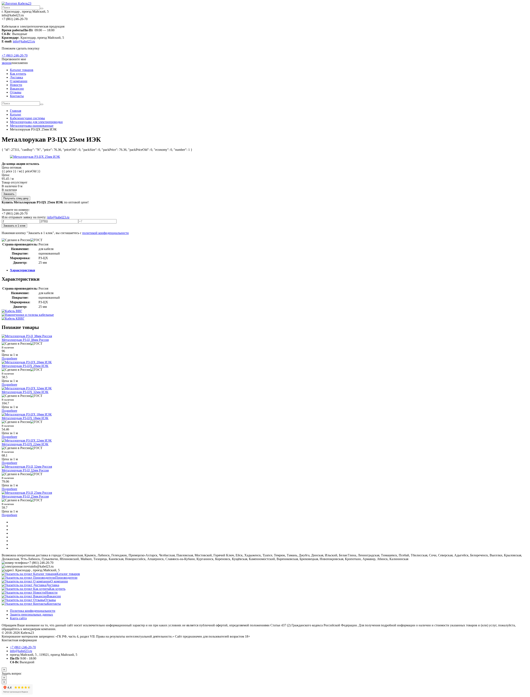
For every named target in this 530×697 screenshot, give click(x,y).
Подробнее (9, 358)
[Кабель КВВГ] (13, 318)
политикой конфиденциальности (105, 233)
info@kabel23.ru (24, 41)
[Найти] (41, 8)
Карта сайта (18, 618)
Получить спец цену (16, 198)
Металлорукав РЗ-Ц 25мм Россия (25, 496)
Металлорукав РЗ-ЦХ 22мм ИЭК (25, 444)
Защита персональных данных (31, 614)
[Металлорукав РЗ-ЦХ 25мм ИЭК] (35, 156)
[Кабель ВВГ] (12, 311)
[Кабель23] (16, 3)
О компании (18, 81)
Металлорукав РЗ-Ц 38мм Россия (25, 340)
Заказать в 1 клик (14, 225)
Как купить (18, 73)
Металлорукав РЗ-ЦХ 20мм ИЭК (25, 366)
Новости (16, 85)
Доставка (16, 77)
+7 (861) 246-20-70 (15, 55)
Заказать (8, 194)
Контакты (17, 96)
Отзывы (15, 92)
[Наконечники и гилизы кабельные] (28, 314)
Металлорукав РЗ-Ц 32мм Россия (25, 470)
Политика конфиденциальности (32, 610)
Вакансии (17, 88)
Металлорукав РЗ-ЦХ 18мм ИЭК (25, 418)
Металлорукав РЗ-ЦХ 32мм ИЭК (25, 392)
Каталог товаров (21, 70)
